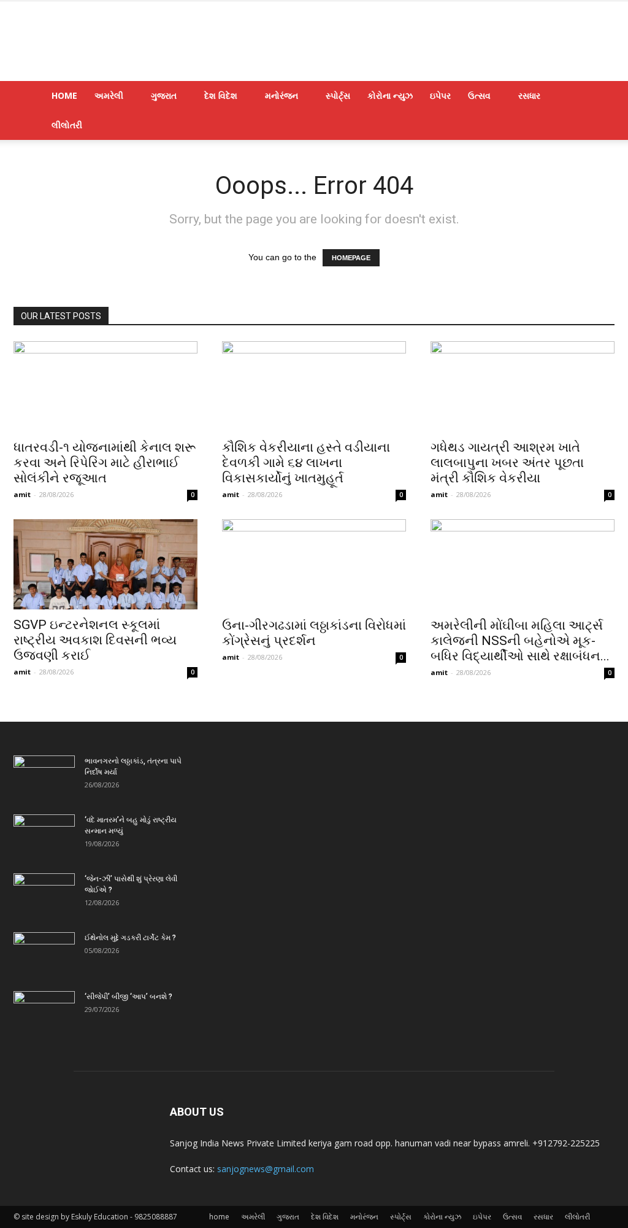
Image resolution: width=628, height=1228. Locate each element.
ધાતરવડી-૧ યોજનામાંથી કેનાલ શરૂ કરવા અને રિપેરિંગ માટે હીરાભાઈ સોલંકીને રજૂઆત (104, 462)
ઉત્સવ (479, 95)
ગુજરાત (164, 95)
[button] (600, 96)
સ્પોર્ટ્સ (338, 95)
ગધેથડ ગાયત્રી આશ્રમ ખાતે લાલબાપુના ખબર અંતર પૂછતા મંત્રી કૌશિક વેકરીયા (507, 462)
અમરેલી (108, 95)
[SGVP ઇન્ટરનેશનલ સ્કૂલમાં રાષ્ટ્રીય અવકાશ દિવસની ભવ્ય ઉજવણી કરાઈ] (105, 564)
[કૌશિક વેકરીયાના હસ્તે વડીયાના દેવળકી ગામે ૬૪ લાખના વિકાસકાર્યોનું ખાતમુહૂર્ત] (314, 386)
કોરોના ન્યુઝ (390, 95)
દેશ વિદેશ (220, 95)
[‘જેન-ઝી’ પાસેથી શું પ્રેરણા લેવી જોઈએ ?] (44, 894)
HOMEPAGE (351, 257)
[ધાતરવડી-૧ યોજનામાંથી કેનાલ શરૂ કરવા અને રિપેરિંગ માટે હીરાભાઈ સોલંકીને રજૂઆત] (105, 386)
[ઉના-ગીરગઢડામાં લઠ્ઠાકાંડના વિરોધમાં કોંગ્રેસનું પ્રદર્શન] (314, 564)
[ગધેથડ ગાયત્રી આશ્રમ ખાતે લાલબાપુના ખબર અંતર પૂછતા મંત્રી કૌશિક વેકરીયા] (523, 386)
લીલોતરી (67, 125)
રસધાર (529, 95)
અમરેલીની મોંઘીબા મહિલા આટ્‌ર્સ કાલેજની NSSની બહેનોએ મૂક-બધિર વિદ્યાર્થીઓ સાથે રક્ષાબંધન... (520, 640)
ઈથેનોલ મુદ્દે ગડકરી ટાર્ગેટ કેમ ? (130, 937)
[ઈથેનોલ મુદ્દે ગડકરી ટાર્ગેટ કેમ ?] (44, 953)
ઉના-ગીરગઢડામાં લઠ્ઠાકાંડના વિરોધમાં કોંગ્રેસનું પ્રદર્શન (314, 633)
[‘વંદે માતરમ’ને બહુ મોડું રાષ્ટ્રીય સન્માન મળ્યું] (44, 835)
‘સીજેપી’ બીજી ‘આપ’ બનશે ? (128, 996)
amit (22, 494)
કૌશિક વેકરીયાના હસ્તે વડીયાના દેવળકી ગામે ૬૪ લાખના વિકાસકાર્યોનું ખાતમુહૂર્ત (306, 462)
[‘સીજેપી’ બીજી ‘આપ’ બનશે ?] (44, 1012)
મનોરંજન (281, 95)
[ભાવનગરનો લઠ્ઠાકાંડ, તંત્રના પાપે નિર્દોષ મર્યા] (44, 776)
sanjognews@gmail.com (265, 1169)
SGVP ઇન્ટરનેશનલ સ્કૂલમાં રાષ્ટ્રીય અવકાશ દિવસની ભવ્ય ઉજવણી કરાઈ (95, 640)
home (64, 95)
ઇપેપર (440, 95)
